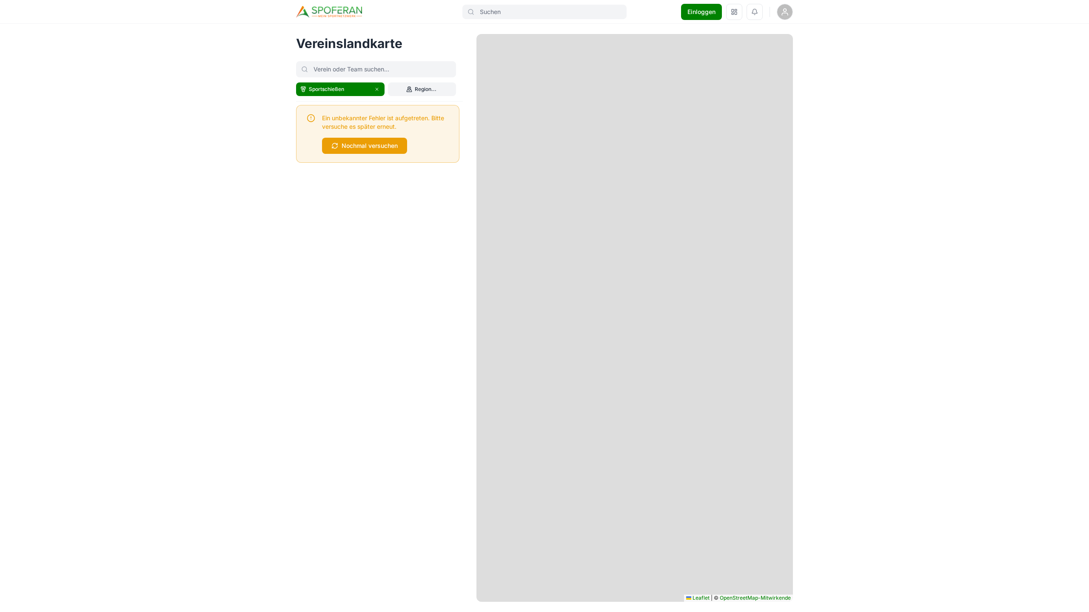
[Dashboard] (734, 12)
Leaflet (700, 598)
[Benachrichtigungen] (755, 12)
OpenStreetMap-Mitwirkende (755, 598)
